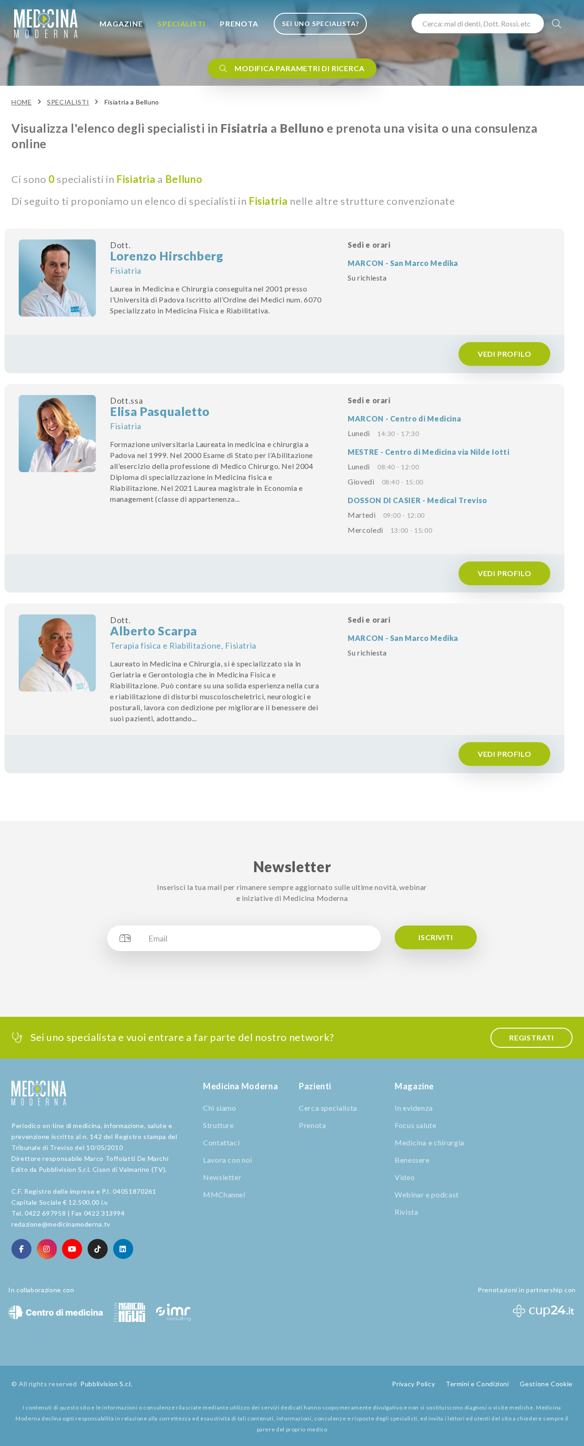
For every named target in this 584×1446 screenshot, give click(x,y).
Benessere (412, 1159)
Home (21, 102)
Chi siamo (219, 1107)
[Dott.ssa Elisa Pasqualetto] (57, 433)
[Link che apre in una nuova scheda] (21, 1249)
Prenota (239, 23)
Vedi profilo (504, 353)
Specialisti (181, 23)
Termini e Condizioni (477, 1384)
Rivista (406, 1211)
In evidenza (414, 1107)
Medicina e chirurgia (429, 1142)
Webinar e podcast (427, 1194)
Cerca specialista (328, 1107)
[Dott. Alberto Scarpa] (57, 653)
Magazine (121, 23)
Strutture (218, 1125)
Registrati (531, 1037)
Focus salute (416, 1125)
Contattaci (221, 1142)
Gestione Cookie (546, 1384)
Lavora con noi (227, 1159)
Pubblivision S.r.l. (106, 1384)
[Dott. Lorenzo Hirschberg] (57, 278)
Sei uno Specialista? (320, 23)
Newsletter (222, 1177)
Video (405, 1177)
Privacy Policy (413, 1384)
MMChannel (224, 1194)
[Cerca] (557, 23)
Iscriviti (435, 937)
